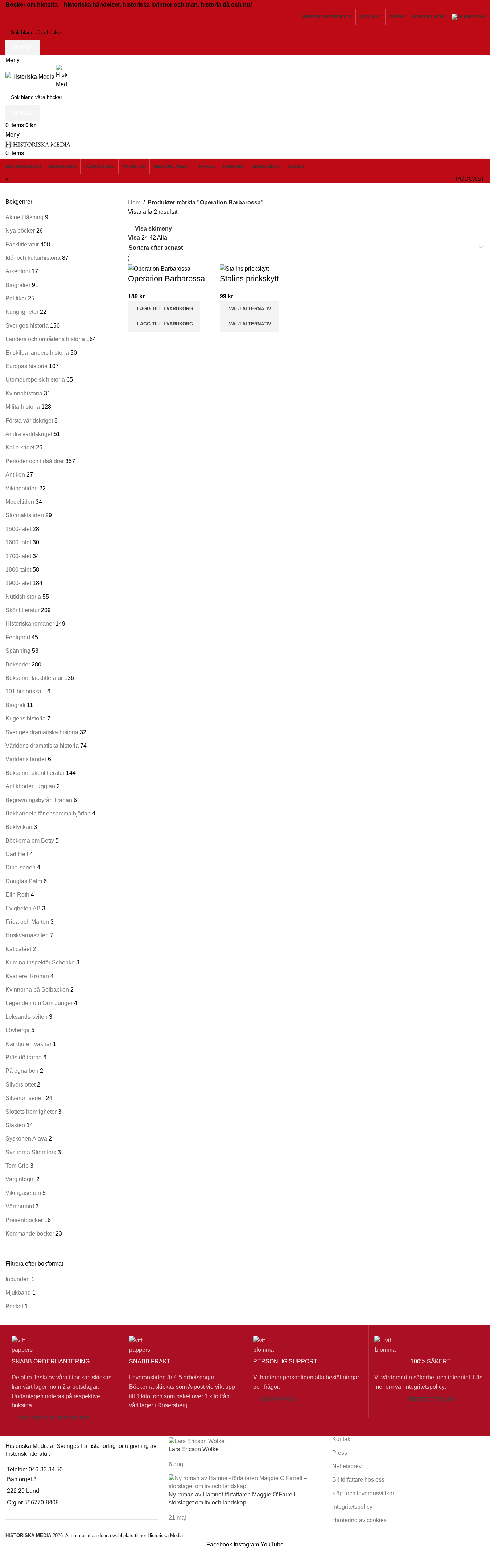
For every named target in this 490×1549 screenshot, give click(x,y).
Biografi (15, 705)
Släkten (15, 1125)
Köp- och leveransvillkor (54, 1417)
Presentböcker (24, 1220)
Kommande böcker (29, 1233)
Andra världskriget (28, 434)
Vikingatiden (21, 488)
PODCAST (470, 179)
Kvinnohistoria (23, 393)
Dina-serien (20, 867)
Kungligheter (21, 312)
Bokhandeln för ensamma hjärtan (48, 813)
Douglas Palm (23, 881)
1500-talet (18, 529)
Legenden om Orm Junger (39, 1003)
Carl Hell (16, 854)
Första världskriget (29, 421)
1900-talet (18, 583)
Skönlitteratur (22, 610)
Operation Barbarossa (166, 278)
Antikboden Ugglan (30, 786)
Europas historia (26, 366)
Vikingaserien (23, 1193)
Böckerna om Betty (29, 841)
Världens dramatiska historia (42, 746)
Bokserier (17, 664)
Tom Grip (17, 1166)
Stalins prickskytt (249, 278)
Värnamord (19, 1206)
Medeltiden (19, 502)
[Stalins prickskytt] (244, 268)
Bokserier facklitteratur (34, 678)
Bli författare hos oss (358, 1480)
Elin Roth (17, 895)
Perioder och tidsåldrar (34, 461)
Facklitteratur (22, 244)
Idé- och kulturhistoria (33, 258)
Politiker (15, 298)
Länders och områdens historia (45, 339)
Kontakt (342, 1439)
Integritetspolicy (431, 1399)
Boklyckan (18, 827)
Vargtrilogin (20, 1179)
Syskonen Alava (26, 1138)
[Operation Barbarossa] (159, 268)
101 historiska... (25, 691)
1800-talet (18, 569)
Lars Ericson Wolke (194, 1449)
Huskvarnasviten (27, 935)
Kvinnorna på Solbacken (37, 990)
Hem (134, 202)
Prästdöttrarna (23, 1057)
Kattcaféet (18, 949)
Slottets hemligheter (31, 1112)
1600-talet (18, 542)
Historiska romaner (29, 623)
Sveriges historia (27, 326)
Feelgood (17, 637)
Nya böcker (20, 231)
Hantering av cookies (359, 1520)
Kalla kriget (19, 447)
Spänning (17, 651)
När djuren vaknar (28, 1044)
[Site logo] (30, 76)
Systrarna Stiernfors (30, 1152)
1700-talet (18, 556)
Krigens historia (25, 718)
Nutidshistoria (23, 597)
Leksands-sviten (26, 1017)
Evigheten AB (23, 908)
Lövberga (17, 1030)
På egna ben (21, 1071)
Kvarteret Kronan (27, 976)
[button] (164, 308)
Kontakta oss (278, 1399)
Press (339, 1453)
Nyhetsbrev (347, 1466)
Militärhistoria (22, 407)
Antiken (15, 475)
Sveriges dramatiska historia (41, 732)
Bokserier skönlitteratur (35, 773)
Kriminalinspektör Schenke (40, 962)
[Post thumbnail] (197, 1441)
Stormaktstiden (24, 515)
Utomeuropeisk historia (35, 380)
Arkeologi (17, 271)
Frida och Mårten (27, 922)
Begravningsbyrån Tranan (38, 800)
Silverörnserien (25, 1098)
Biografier (17, 285)
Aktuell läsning (24, 217)
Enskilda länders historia (37, 353)
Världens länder (25, 759)
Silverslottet (20, 1084)
